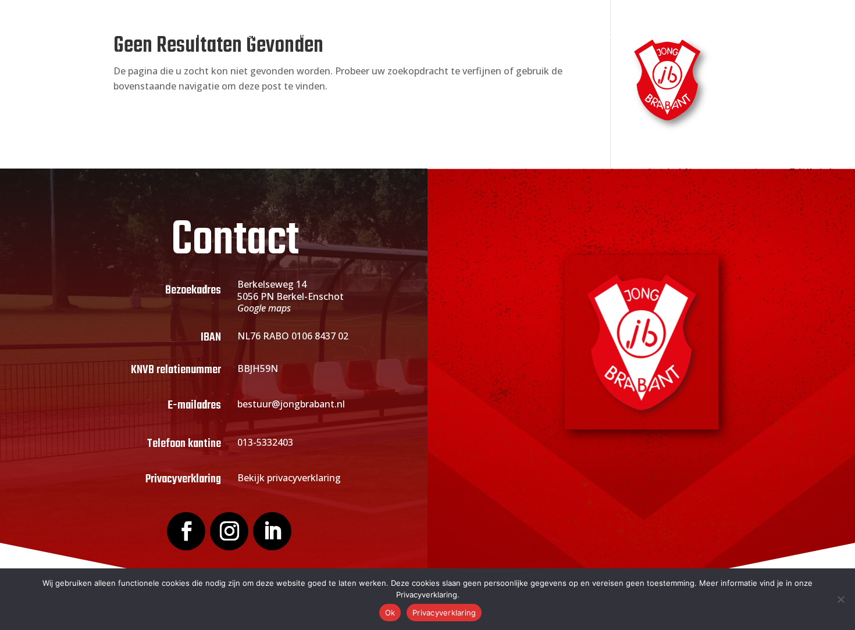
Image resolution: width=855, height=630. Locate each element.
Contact (645, 35)
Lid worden (375, 35)
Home (205, 35)
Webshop (590, 35)
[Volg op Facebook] (186, 531)
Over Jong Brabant (278, 35)
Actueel (445, 35)
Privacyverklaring (444, 612)
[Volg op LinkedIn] (272, 531)
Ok (390, 612)
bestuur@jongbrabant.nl (291, 404)
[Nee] (840, 599)
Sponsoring (515, 35)
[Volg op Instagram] (229, 531)
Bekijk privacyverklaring (289, 477)
